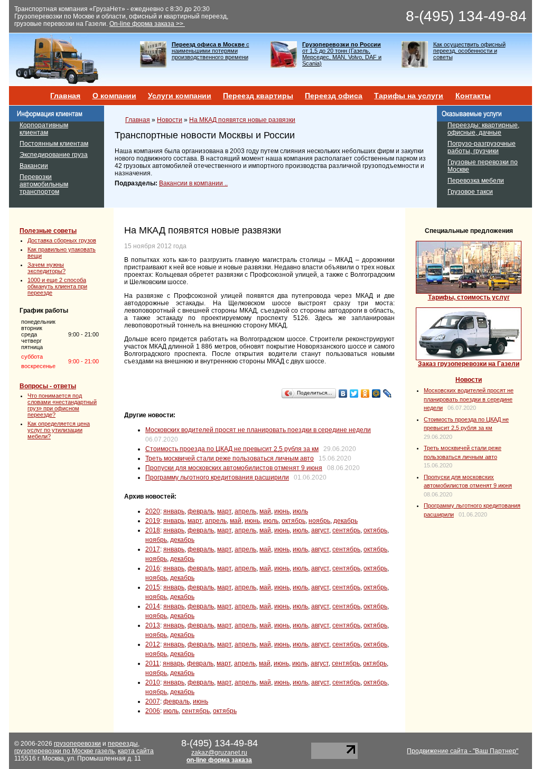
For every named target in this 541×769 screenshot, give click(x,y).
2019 (152, 520)
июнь (282, 511)
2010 (152, 682)
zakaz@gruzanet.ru (219, 752)
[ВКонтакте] (343, 393)
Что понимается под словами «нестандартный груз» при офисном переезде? (62, 405)
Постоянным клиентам (54, 143)
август (320, 530)
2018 (152, 530)
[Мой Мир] (376, 393)
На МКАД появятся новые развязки (242, 120)
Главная (65, 95)
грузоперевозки (77, 743)
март (224, 511)
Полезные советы (48, 231)
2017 (152, 549)
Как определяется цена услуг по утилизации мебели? (58, 429)
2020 (152, 511)
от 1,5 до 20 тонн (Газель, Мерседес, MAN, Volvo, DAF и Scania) (341, 54)
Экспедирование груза (54, 154)
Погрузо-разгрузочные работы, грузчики (481, 147)
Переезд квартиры (258, 95)
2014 (152, 606)
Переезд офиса (333, 95)
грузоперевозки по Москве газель (64, 751)
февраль (201, 511)
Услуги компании (179, 95)
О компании (114, 95)
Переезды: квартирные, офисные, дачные (483, 128)
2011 (152, 663)
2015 (152, 587)
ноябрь (319, 520)
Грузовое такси (470, 191)
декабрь (345, 520)
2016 (152, 568)
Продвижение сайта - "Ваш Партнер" (462, 751)
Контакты (473, 95)
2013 (152, 625)
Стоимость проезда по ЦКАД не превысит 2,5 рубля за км (232, 449)
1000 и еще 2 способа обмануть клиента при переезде (57, 286)
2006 (152, 711)
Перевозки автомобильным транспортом (44, 184)
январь (173, 511)
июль (300, 511)
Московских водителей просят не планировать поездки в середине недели (258, 430)
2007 (152, 701)
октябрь (293, 520)
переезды (123, 743)
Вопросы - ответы (48, 386)
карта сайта (136, 751)
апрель (245, 511)
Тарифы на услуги (408, 95)
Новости (169, 120)
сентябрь (346, 530)
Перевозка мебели (475, 180)
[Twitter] (354, 393)
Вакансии (34, 166)
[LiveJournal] (387, 393)
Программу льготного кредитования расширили (217, 477)
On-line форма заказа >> (147, 23)
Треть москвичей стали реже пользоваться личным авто (229, 458)
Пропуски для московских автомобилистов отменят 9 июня (233, 468)
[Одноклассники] (365, 393)
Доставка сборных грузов (61, 240)
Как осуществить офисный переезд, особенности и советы (469, 50)
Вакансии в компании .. (193, 183)
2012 (152, 644)
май (265, 511)
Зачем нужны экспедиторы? (46, 267)
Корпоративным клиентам (44, 128)
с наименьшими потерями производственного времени (210, 50)
